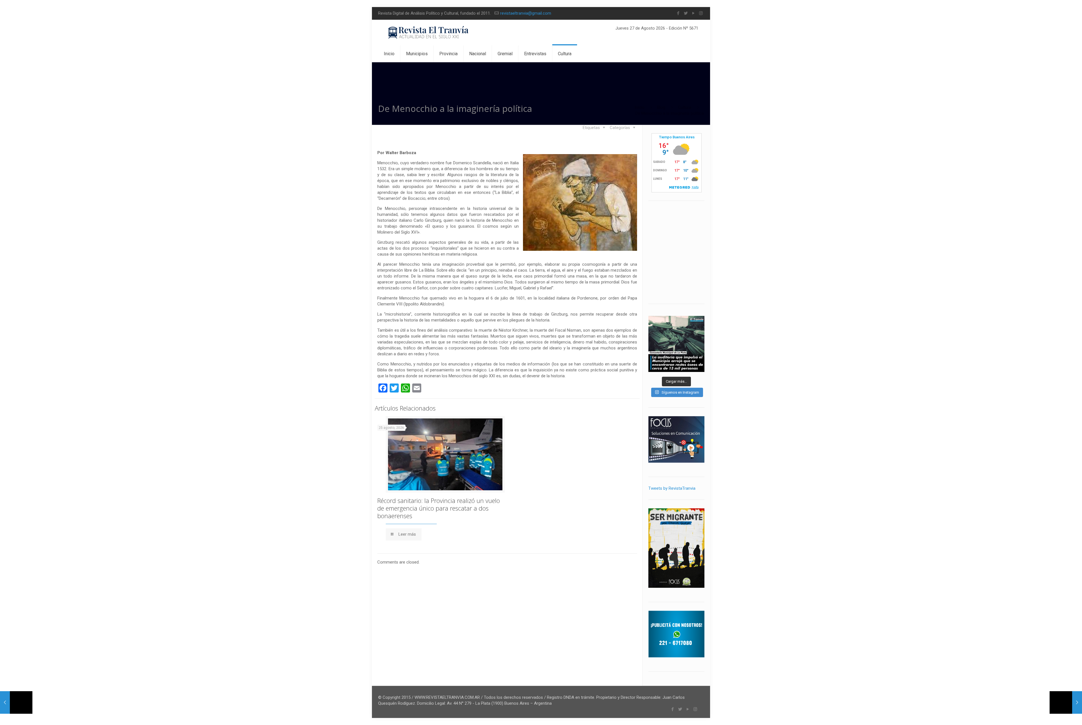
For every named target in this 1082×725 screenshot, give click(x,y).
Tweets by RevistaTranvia (671, 488)
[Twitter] (686, 13)
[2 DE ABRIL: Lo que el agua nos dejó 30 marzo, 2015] (1066, 702)
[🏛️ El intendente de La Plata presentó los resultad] (676, 344)
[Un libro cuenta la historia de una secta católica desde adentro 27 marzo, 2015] (16, 702)
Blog (661, 107)
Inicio (639, 107)
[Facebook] (678, 13)
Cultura (684, 107)
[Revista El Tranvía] (429, 32)
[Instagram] (701, 13)
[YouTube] (693, 13)
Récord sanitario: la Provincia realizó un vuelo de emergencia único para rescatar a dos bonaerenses (438, 508)
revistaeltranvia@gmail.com (525, 13)
